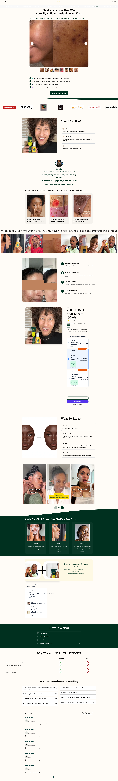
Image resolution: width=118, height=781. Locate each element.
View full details (83, 409)
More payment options (77, 404)
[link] (12, 243)
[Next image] (86, 43)
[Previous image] (32, 43)
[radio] (77, 343)
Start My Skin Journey (59, 93)
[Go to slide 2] (59, 507)
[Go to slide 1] (58, 507)
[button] (2, 1)
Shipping (68, 326)
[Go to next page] (67, 777)
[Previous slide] (55, 507)
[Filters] (83, 713)
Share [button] (69, 409)
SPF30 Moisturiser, (86, 546)
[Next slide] (62, 507)
